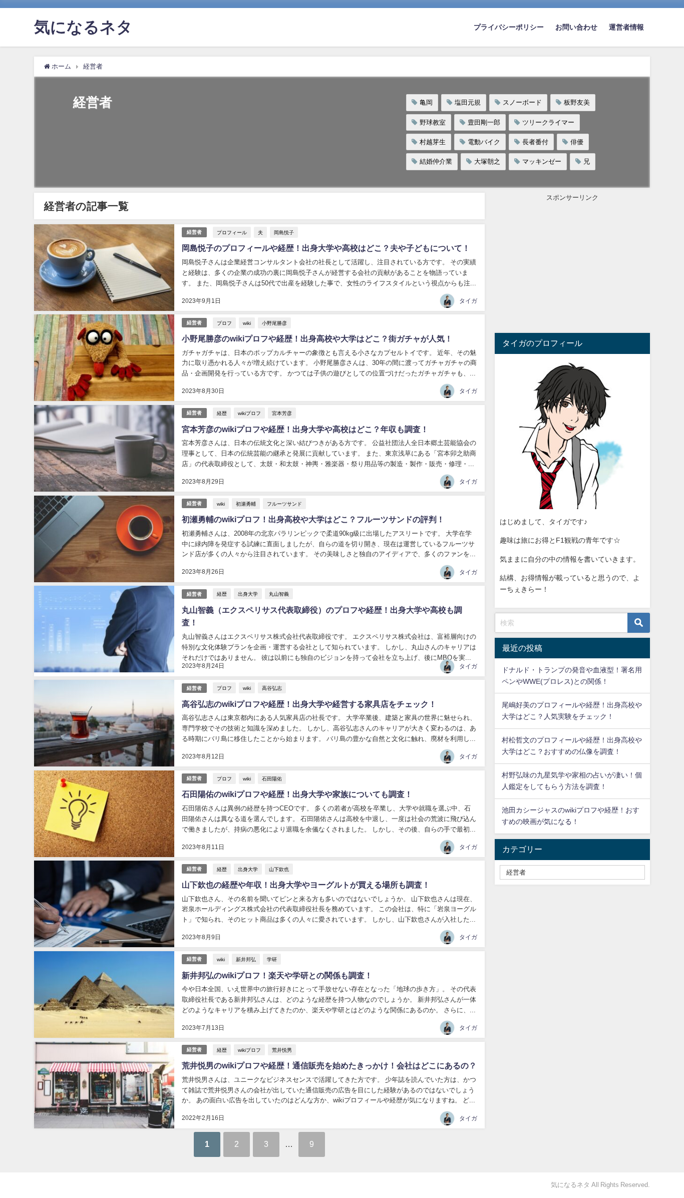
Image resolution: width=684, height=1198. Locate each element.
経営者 (194, 232)
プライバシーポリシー (509, 27)
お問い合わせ (576, 27)
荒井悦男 (282, 1049)
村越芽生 (433, 142)
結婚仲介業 (436, 161)
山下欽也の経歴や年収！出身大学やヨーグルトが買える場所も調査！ (306, 885)
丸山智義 (279, 593)
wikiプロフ (249, 413)
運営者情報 (626, 27)
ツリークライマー (548, 122)
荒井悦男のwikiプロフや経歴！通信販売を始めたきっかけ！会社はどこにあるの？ (329, 1065)
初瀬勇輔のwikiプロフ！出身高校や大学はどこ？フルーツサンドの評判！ (313, 519)
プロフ (224, 322)
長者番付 (535, 142)
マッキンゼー (541, 161)
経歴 (222, 413)
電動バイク (484, 142)
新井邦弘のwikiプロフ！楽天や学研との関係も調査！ (277, 975)
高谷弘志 (272, 687)
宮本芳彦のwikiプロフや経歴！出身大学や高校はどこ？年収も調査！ (305, 429)
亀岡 (426, 102)
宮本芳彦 (282, 413)
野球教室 (433, 122)
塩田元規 (468, 102)
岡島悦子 (284, 232)
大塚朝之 (487, 161)
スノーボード (522, 102)
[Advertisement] (572, 265)
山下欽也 (279, 869)
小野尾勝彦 (274, 322)
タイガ (468, 301)
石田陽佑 (272, 778)
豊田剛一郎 (484, 122)
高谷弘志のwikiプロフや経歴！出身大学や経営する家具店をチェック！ (309, 704)
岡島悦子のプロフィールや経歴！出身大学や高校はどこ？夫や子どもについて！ (326, 248)
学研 (272, 959)
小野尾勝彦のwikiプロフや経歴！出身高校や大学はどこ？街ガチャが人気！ (317, 338)
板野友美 (577, 102)
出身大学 (248, 593)
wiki (247, 322)
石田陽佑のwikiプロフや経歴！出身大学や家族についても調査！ (297, 794)
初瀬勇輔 (246, 503)
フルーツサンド (284, 503)
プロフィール (232, 232)
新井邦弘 (246, 959)
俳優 (576, 142)
